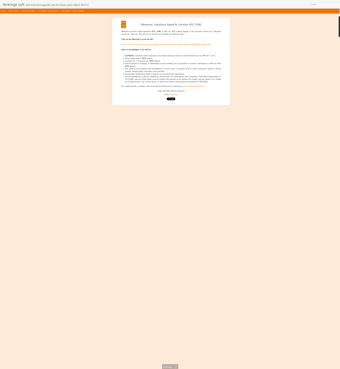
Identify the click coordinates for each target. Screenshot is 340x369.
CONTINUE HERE (28, 11)
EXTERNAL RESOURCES (48, 11)
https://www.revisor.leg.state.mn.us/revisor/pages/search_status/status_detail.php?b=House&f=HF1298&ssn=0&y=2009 (166, 44)
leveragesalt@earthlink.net (193, 86)
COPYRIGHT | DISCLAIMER (72, 11)
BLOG (3, 11)
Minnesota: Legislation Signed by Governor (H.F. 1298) (171, 24)
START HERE (13, 11)
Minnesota (174, 94)
